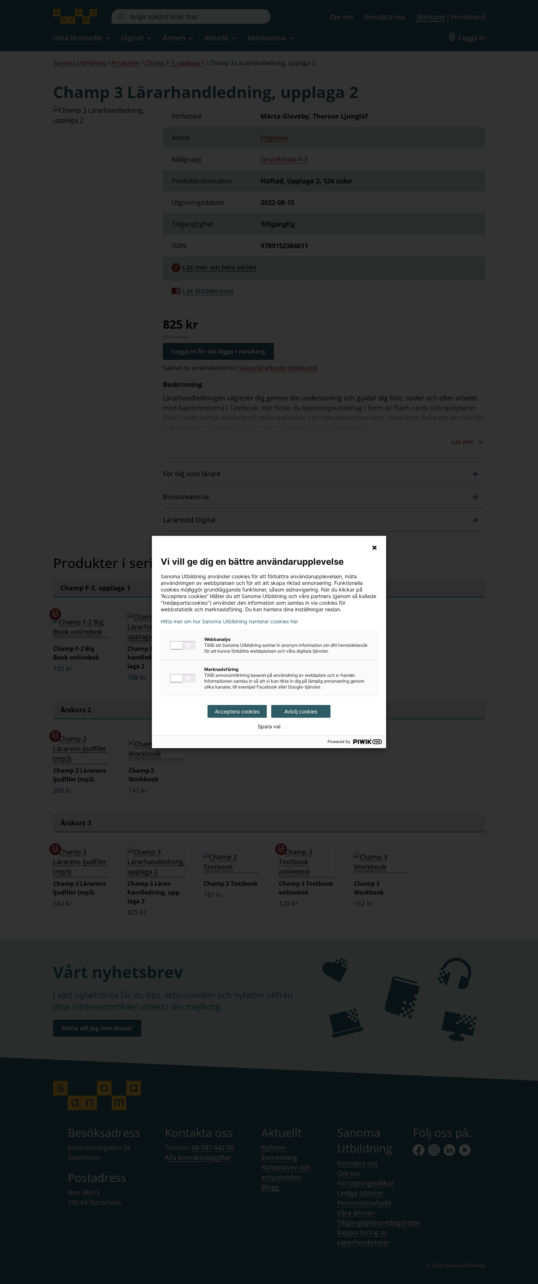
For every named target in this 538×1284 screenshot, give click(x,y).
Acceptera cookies (237, 711)
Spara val (269, 726)
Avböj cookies (300, 711)
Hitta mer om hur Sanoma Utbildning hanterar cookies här (229, 621)
